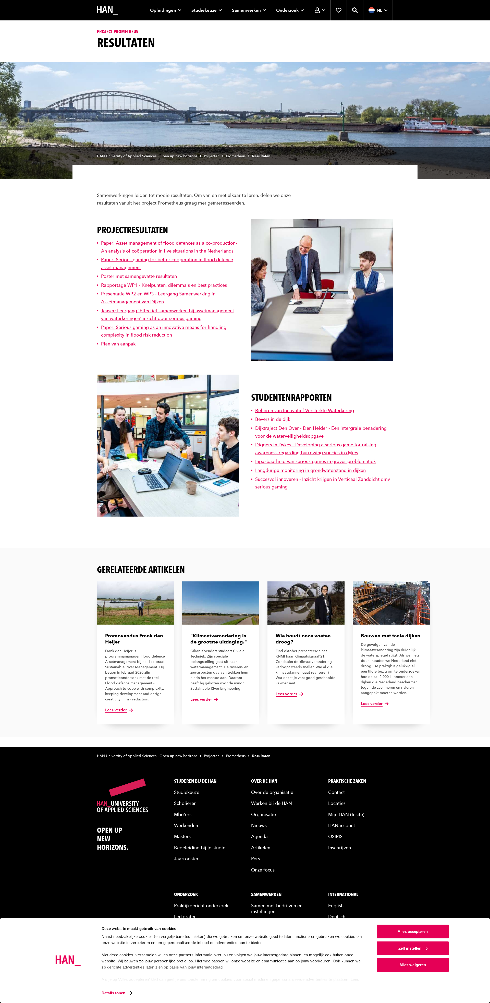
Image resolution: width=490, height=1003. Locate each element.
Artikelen (260, 847)
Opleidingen (163, 10)
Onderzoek (287, 10)
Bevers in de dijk (272, 419)
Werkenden (186, 825)
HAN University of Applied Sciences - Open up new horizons (147, 156)
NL (379, 10)
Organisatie (263, 814)
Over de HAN (264, 781)
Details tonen (113, 993)
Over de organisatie (272, 792)
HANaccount (341, 825)
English (336, 905)
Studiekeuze (204, 10)
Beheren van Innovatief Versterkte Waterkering (304, 410)
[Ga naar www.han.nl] (107, 10)
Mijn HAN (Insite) (346, 814)
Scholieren (185, 803)
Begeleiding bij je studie (199, 847)
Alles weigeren (412, 965)
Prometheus (236, 156)
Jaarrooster (186, 858)
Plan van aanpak (118, 344)
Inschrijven (339, 847)
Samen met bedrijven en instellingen (276, 908)
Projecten (211, 156)
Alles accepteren (413, 931)
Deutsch (337, 916)
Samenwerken (246, 10)
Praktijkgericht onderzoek (201, 905)
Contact (336, 792)
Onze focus (263, 870)
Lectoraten (185, 916)
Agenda (259, 836)
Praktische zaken (347, 781)
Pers (255, 858)
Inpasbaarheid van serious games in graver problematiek (315, 461)
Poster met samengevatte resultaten (139, 276)
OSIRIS (335, 836)
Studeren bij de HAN (195, 781)
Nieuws (259, 825)
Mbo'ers (182, 814)
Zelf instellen (409, 948)
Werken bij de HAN (271, 803)
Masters (182, 836)
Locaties (337, 803)
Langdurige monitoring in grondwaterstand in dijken (310, 470)
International (343, 894)
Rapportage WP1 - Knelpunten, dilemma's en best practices (164, 285)
